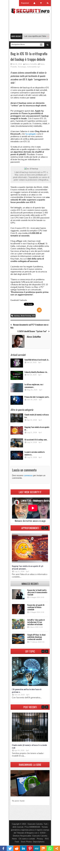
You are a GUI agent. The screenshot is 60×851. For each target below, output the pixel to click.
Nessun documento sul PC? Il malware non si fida (29, 326)
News (42, 64)
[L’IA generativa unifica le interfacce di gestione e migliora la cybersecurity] (30, 685)
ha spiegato (30, 134)
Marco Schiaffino (31, 64)
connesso (28, 475)
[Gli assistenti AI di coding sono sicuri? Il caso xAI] (16, 443)
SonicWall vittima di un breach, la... (37, 359)
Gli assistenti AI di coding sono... (36, 439)
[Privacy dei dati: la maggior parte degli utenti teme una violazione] (16, 401)
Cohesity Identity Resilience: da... (36, 371)
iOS (33, 316)
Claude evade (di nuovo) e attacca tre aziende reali (29, 746)
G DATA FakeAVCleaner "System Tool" (32, 331)
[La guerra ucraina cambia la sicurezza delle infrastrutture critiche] (16, 456)
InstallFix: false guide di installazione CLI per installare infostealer (36, 622)
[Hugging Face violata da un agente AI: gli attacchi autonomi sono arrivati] (16, 431)
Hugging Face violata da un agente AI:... (36, 428)
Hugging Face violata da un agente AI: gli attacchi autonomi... (27, 567)
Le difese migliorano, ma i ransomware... (33, 385)
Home (14, 839)
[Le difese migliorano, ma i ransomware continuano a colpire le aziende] (16, 388)
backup (17, 316)
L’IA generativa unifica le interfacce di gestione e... (26, 690)
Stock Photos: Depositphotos (33, 842)
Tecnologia (22, 67)
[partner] (30, 32)
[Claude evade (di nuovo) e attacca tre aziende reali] (16, 418)
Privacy (40, 839)
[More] (39, 310)
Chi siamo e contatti (27, 839)
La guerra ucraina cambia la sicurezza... (34, 453)
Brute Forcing (26, 316)
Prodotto (13, 67)
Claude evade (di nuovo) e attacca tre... (36, 416)
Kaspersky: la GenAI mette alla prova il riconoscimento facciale (37, 592)
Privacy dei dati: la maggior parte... (37, 396)
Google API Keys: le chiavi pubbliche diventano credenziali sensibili (36, 637)
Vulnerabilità (32, 67)
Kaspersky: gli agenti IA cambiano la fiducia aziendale (35, 607)
